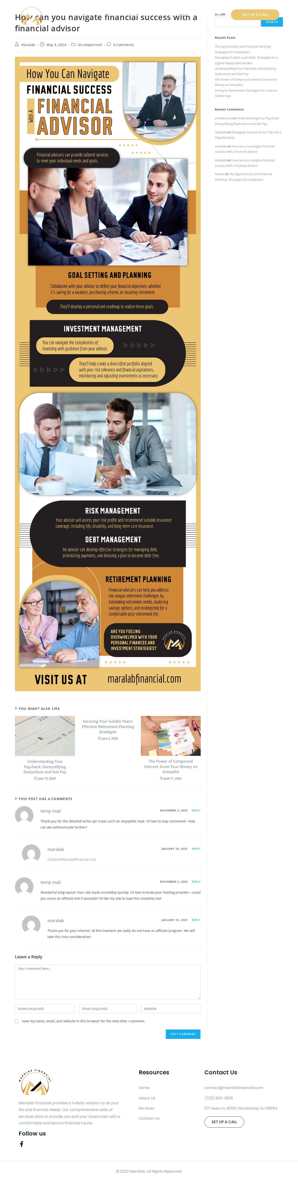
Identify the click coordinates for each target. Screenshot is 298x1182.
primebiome (223, 118)
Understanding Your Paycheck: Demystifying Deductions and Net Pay (45, 767)
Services (110, 14)
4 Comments (123, 44)
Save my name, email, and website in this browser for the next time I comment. (83, 1021)
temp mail (51, 811)
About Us (81, 14)
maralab (28, 44)
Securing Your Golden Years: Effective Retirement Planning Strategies (108, 726)
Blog (167, 14)
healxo (219, 174)
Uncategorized (90, 44)
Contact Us (140, 14)
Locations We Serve (201, 14)
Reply (196, 810)
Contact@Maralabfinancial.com (71, 859)
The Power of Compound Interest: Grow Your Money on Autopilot (171, 766)
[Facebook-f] (21, 1144)
